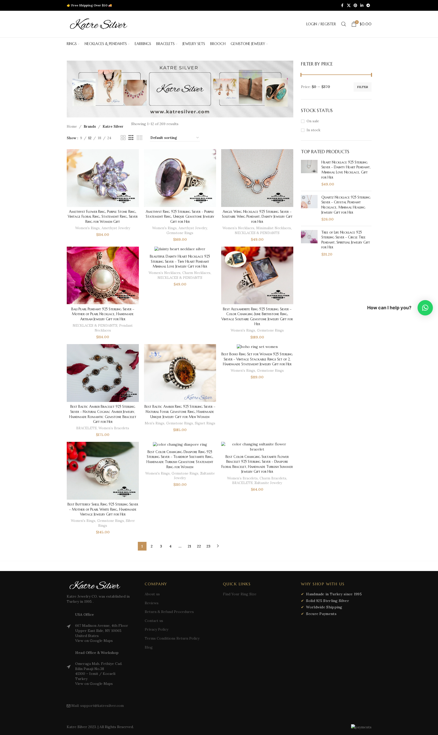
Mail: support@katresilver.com (97, 705)
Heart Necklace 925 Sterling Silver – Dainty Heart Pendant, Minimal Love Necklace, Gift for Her (345, 170)
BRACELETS (86, 428)
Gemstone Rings (179, 233)
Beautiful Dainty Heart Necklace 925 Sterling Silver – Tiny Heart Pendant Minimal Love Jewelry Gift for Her (180, 261)
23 (208, 546)
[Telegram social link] (368, 5)
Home (72, 126)
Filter (362, 87)
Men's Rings (154, 423)
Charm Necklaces (196, 273)
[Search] (344, 24)
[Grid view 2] (123, 138)
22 (199, 546)
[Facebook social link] (342, 5)
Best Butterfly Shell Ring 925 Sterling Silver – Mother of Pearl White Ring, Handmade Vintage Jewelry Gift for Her (103, 509)
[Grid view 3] (131, 138)
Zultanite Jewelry (268, 483)
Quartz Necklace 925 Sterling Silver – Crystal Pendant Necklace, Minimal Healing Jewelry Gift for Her (345, 205)
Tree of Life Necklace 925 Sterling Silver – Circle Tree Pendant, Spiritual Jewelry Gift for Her (345, 240)
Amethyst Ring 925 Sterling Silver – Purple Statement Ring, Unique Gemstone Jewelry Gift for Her (180, 216)
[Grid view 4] (139, 138)
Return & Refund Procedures (169, 611)
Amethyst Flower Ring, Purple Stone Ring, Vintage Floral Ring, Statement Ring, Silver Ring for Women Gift (103, 216)
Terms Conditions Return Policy (172, 638)
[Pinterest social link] (355, 5)
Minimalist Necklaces (273, 228)
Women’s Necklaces (238, 228)
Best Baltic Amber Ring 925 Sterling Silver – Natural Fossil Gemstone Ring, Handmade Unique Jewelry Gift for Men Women (179, 411)
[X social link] (348, 5)
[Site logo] (99, 23)
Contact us (154, 620)
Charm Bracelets (273, 478)
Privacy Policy (156, 629)
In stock (313, 130)
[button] (425, 307)
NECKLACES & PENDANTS (257, 233)
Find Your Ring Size (239, 594)
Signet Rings (205, 423)
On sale (313, 121)
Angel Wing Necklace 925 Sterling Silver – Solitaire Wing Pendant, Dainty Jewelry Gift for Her (257, 216)
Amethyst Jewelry (116, 228)
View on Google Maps (94, 640)
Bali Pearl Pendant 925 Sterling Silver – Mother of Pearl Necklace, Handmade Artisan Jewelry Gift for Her (102, 314)
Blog (149, 647)
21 (189, 546)
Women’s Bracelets (113, 428)
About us (152, 594)
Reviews (152, 603)
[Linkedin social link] (362, 5)
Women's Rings (87, 228)
